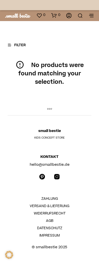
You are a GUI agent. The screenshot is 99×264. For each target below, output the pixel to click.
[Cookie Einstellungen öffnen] (9, 258)
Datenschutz (49, 228)
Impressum (49, 235)
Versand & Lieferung (49, 206)
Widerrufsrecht (49, 213)
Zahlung (49, 198)
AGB (49, 220)
